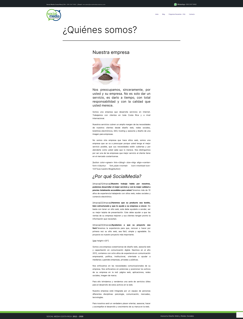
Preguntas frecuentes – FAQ (177, 14)
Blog (163, 14)
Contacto (192, 14)
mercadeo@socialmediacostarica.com (93, 4)
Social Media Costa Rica (59, 316)
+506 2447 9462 (71, 4)
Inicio (156, 14)
